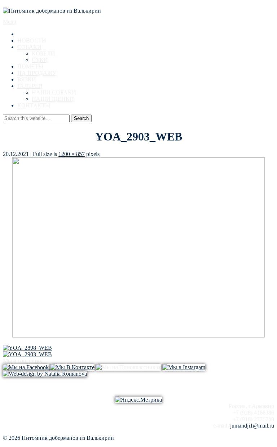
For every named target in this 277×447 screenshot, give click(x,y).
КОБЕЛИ (43, 53)
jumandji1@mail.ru (252, 426)
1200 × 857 (71, 154)
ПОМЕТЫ (30, 66)
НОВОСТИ (31, 40)
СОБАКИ (29, 47)
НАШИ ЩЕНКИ (53, 99)
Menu (9, 22)
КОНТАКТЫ (33, 105)
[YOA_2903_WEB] (138, 335)
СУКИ (40, 60)
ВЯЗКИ (26, 79)
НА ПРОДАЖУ (36, 73)
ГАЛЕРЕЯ (30, 86)
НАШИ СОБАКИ (54, 92)
